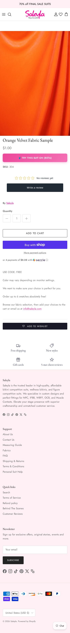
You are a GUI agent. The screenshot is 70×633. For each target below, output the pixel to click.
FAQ (5, 456)
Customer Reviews (13, 514)
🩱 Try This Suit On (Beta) (35, 158)
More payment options (35, 252)
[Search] (11, 14)
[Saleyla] (35, 14)
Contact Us (8, 440)
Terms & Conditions (13, 466)
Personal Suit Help (13, 472)
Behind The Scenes (13, 508)
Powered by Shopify (27, 621)
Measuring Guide (12, 445)
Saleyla (10, 203)
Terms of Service (12, 498)
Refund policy (10, 503)
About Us (8, 434)
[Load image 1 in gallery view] (35, 83)
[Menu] (3, 14)
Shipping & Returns (13, 461)
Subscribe (13, 560)
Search (6, 492)
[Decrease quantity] (7, 218)
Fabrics (7, 450)
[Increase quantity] (26, 218)
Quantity (7, 211)
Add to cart (35, 233)
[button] (35, 260)
